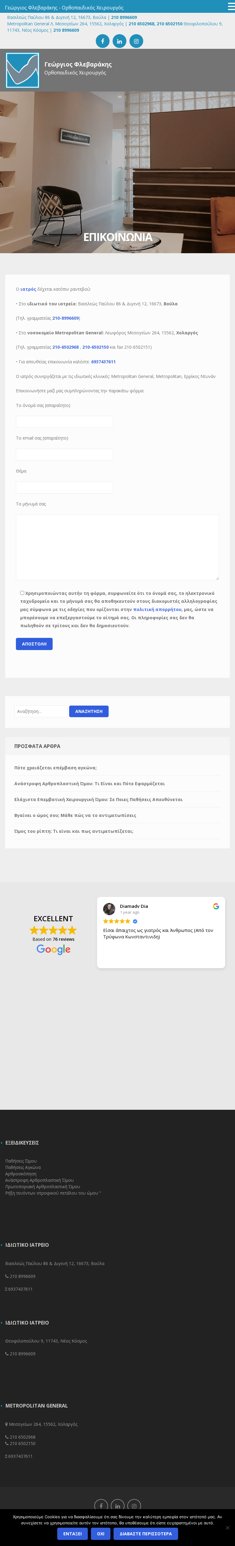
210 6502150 (168, 24)
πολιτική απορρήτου (157, 609)
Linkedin (119, 41)
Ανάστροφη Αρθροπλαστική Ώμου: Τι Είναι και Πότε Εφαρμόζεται (89, 783)
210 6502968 (141, 24)
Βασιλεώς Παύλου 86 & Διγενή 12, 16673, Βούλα (56, 17)
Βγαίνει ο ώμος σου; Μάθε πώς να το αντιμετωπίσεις (75, 815)
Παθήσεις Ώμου (21, 1161)
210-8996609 (65, 318)
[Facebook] (101, 1506)
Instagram (136, 41)
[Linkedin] (118, 1506)
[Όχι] (227, 1528)
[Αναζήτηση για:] (41, 711)
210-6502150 (95, 347)
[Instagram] (134, 1506)
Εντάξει (72, 1534)
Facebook (103, 41)
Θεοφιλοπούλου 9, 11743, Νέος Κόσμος (46, 1341)
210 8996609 (124, 17)
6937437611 (103, 362)
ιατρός (28, 289)
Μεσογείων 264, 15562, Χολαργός (43, 1424)
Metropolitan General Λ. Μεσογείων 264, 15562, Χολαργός (65, 24)
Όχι (100, 1534)
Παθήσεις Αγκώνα (23, 1167)
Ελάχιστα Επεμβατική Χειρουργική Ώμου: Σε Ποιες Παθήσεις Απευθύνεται (98, 799)
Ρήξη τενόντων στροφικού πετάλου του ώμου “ (53, 1193)
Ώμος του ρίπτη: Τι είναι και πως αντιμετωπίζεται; (73, 831)
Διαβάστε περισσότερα (146, 1534)
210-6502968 (65, 347)
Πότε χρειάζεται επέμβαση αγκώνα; (55, 768)
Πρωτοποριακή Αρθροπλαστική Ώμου (42, 1186)
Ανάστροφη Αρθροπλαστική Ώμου (39, 1180)
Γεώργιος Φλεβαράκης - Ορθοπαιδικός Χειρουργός (64, 7)
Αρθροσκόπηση (20, 1174)
